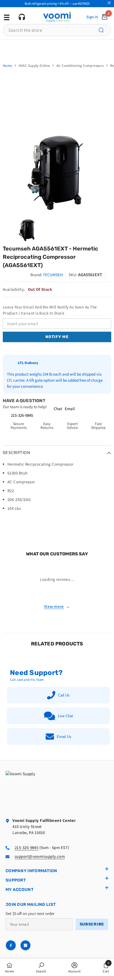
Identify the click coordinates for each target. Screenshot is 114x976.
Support (16, 880)
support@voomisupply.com (40, 856)
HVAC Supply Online (34, 65)
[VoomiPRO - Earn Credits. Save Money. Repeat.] (57, 48)
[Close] (109, 3)
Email (70, 408)
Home (7, 65)
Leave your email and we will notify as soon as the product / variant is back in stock (50, 310)
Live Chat (65, 716)
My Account (19, 889)
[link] (41, 967)
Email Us (64, 737)
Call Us (64, 695)
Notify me (56, 336)
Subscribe (92, 924)
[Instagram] (25, 945)
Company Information (31, 870)
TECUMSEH (53, 274)
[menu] (6, 17)
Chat (58, 408)
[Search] (104, 30)
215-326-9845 (22, 415)
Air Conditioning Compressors (80, 65)
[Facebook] (11, 945)
